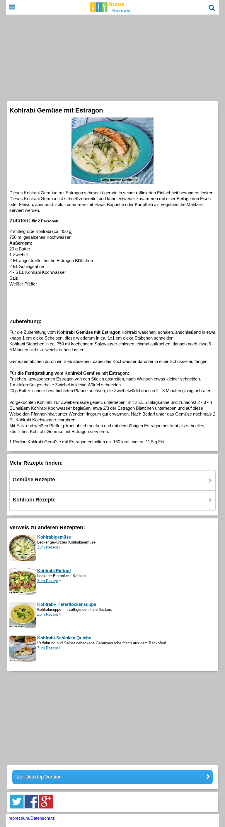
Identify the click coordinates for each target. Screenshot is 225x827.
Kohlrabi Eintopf (54, 570)
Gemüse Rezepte (34, 479)
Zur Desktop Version (39, 777)
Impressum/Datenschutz (31, 818)
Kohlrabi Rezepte (34, 500)
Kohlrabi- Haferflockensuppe (66, 604)
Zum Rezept (47, 547)
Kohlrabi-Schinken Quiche (64, 637)
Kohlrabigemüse (54, 536)
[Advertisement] (112, 57)
